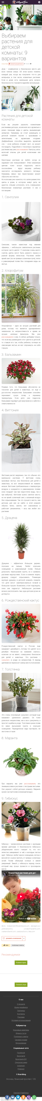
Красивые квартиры (21, 1030)
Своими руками (21, 1040)
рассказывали (22, 150)
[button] (39, 2)
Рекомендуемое (11, 954)
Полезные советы (21, 1037)
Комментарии (21, 962)
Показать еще (21, 984)
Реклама (21, 1017)
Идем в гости (21, 1033)
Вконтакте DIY (21, 1059)
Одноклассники (21, 1062)
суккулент (5, 660)
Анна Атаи (5, 64)
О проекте (21, 1004)
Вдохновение (21, 1043)
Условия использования (21, 1020)
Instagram (21, 1066)
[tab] (21, 2)
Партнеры (21, 1011)
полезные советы (18, 945)
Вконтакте (21, 1056)
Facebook (21, 1053)
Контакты (21, 1014)
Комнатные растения (16, 64)
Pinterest (21, 1069)
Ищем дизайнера (21, 1007)
